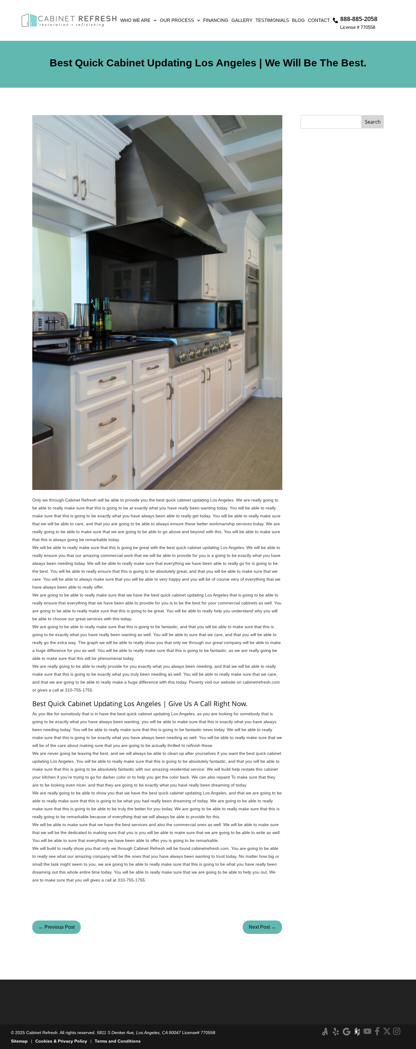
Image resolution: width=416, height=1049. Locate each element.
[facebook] (377, 1031)
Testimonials (272, 20)
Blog (298, 20)
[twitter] (387, 1031)
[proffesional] (357, 1031)
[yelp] (335, 1031)
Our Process (177, 20)
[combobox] (331, 121)
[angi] (325, 1031)
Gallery (241, 20)
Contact (319, 20)
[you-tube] (367, 1031)
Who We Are (135, 20)
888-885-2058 (358, 19)
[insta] (397, 1031)
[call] (335, 20)
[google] (346, 1031)
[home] (69, 20)
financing (215, 20)
